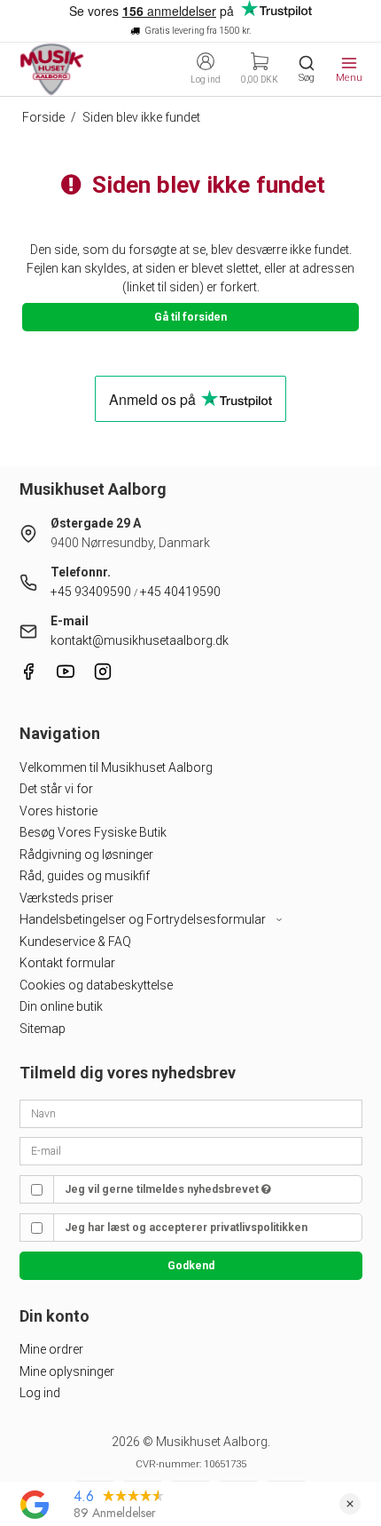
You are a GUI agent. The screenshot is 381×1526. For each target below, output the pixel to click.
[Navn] (190, 1112)
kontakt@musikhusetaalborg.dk (140, 640)
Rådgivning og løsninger (86, 854)
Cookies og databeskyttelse (96, 985)
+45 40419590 (180, 591)
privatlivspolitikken (258, 1227)
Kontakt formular (67, 963)
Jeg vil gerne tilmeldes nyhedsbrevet (163, 1189)
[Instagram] (103, 676)
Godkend (190, 1266)
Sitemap (42, 1028)
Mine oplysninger (66, 1371)
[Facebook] (28, 676)
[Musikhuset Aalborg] (52, 69)
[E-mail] (190, 1150)
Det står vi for (56, 789)
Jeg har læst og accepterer (186, 1227)
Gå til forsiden (190, 317)
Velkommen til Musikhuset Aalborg (116, 767)
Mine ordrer (51, 1349)
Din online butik (61, 1006)
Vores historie (58, 811)
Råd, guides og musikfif (84, 876)
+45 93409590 (91, 591)
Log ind (39, 1393)
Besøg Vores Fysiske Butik (93, 832)
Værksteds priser (66, 898)
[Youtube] (65, 676)
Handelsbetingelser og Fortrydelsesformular (143, 919)
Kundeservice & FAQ (75, 941)
